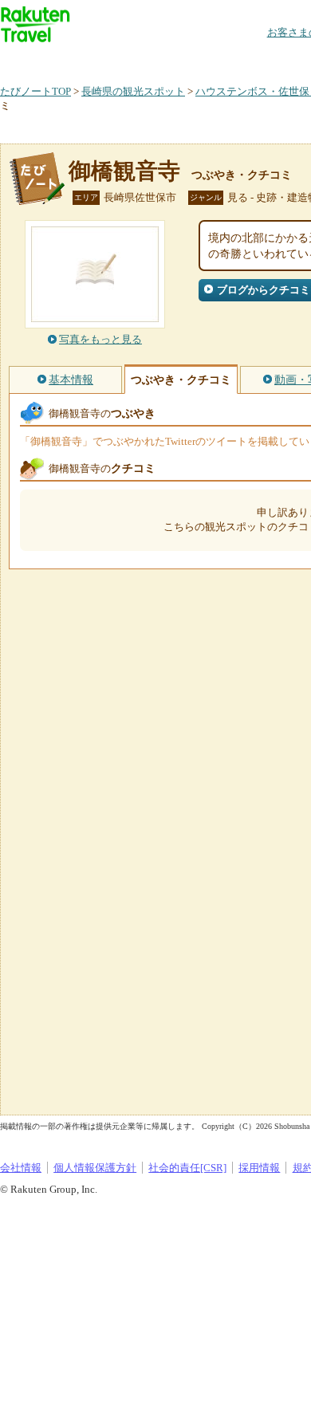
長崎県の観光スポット (133, 91)
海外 (121, 59)
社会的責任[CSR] (187, 1168)
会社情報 (20, 1168)
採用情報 (259, 1168)
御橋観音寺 (124, 171)
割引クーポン (252, 59)
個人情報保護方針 (94, 1168)
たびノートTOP (35, 91)
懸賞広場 (186, 59)
